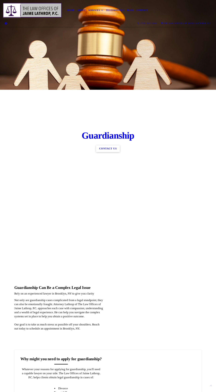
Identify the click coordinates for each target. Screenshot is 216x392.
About (81, 10)
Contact (142, 10)
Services (94, 10)
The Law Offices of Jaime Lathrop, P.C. (187, 23)
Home (71, 10)
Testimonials (115, 10)
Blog (130, 10)
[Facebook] (6, 23)
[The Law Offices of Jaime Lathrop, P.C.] (32, 10)
